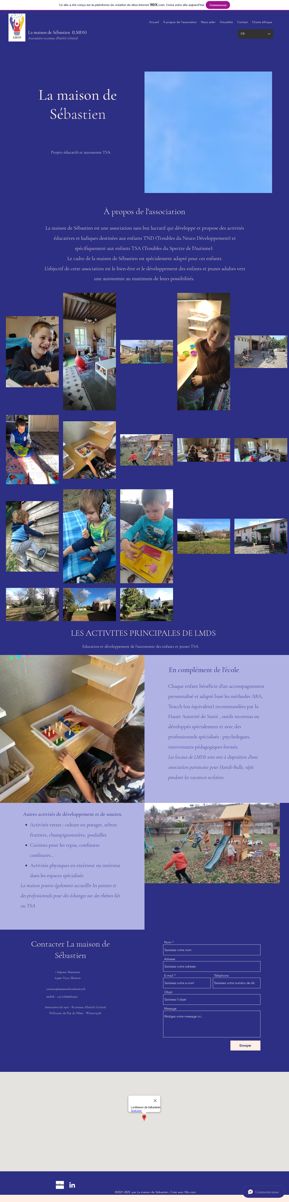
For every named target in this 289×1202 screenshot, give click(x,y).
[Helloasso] (60, 1185)
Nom (167, 942)
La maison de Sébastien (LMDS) (57, 32)
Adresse (169, 959)
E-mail (168, 975)
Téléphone (221, 975)
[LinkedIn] (72, 1185)
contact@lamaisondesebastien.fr (65, 989)
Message (170, 1008)
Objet (168, 992)
